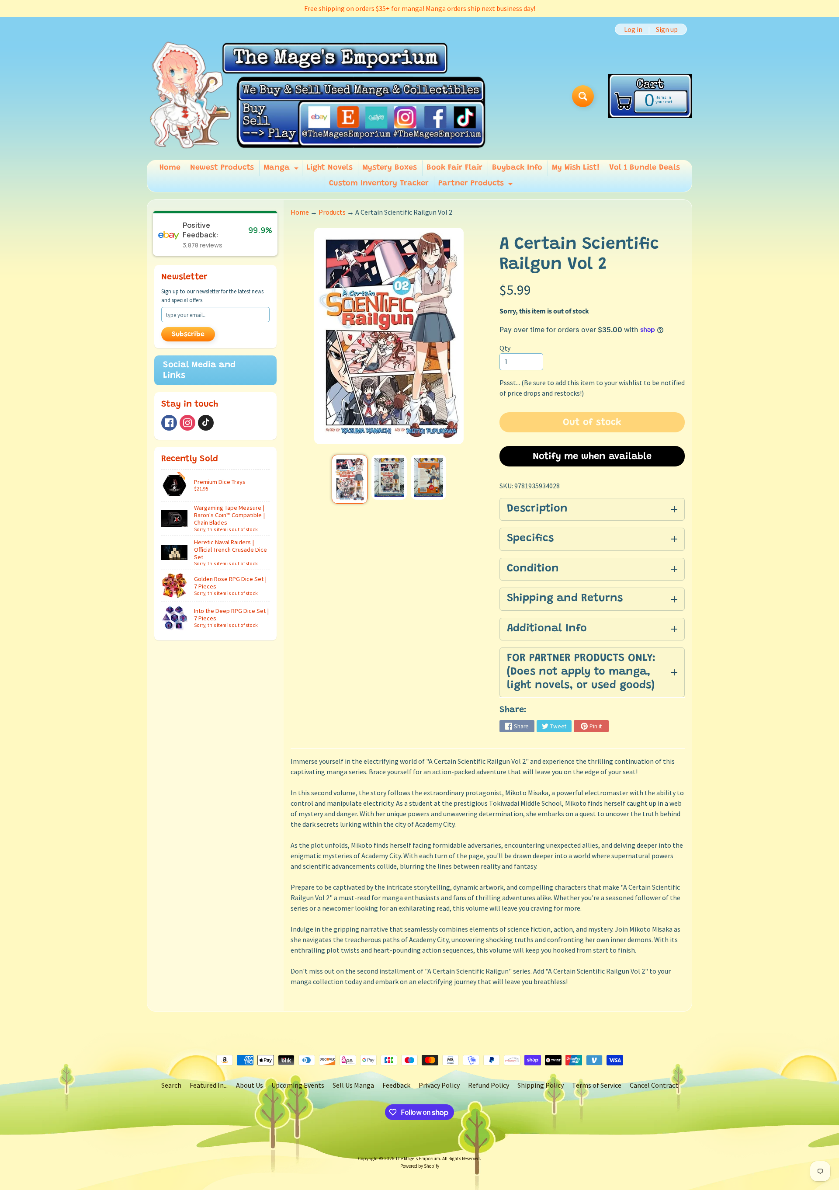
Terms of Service (596, 1085)
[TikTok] (206, 423)
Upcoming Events (297, 1085)
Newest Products (222, 168)
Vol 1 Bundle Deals (644, 168)
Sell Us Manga (353, 1085)
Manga (282, 170)
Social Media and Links (199, 370)
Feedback (396, 1085)
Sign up (667, 29)
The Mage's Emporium (417, 1158)
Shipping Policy (540, 1085)
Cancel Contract (654, 1085)
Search (171, 1085)
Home (169, 168)
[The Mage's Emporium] (318, 96)
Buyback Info (517, 168)
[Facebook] (169, 423)
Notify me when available (592, 457)
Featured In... (209, 1085)
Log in (633, 29)
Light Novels (329, 168)
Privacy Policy (439, 1085)
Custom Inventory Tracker (379, 184)
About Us (249, 1085)
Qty (504, 348)
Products (332, 212)
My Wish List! (576, 168)
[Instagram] (187, 423)
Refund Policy (488, 1085)
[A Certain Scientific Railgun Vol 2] (349, 479)
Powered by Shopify (419, 1166)
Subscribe (188, 334)
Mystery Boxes (389, 168)
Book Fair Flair (454, 168)
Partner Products (476, 186)
